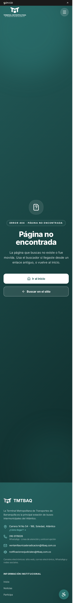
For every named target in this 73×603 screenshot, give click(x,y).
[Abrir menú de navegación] (64, 12)
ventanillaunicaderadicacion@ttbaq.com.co (32, 545)
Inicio (6, 581)
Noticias (8, 588)
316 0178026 (16, 536)
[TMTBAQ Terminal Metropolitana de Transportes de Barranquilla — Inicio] (15, 12)
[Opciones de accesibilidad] (64, 594)
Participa (8, 594)
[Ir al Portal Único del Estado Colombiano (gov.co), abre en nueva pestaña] (36, 3)
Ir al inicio (38, 278)
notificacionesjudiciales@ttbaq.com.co (30, 551)
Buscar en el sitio (38, 291)
